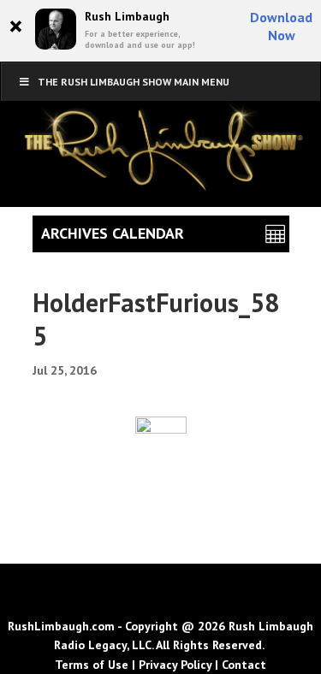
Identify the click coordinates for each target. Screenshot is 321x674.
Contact (244, 664)
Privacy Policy (175, 664)
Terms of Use (91, 664)
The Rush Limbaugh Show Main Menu (133, 81)
